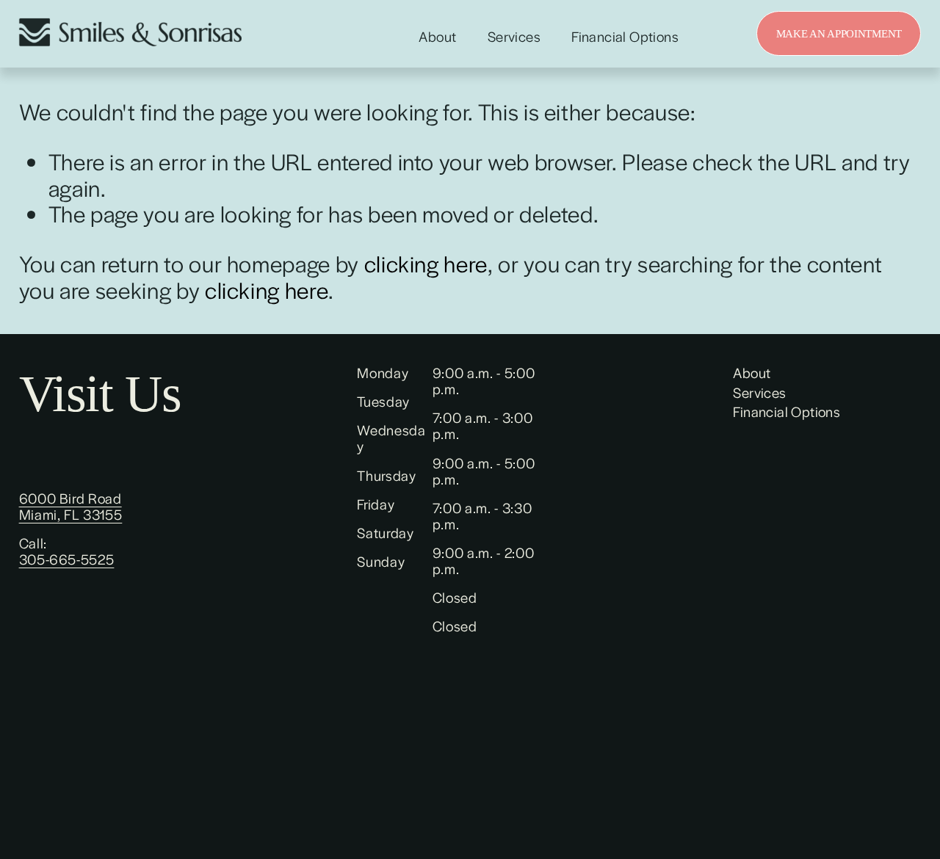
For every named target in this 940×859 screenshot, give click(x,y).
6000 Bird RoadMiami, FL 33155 (71, 506)
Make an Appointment (839, 33)
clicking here (426, 263)
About (437, 36)
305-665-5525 (67, 559)
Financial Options (625, 36)
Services (514, 36)
